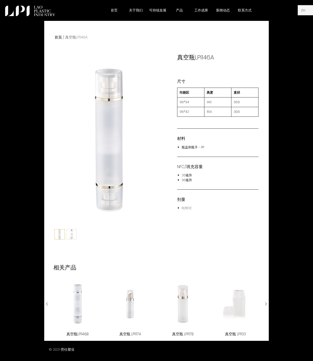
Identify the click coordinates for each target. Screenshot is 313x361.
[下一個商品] (266, 304)
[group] (156, 308)
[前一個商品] (47, 304)
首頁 (58, 37)
